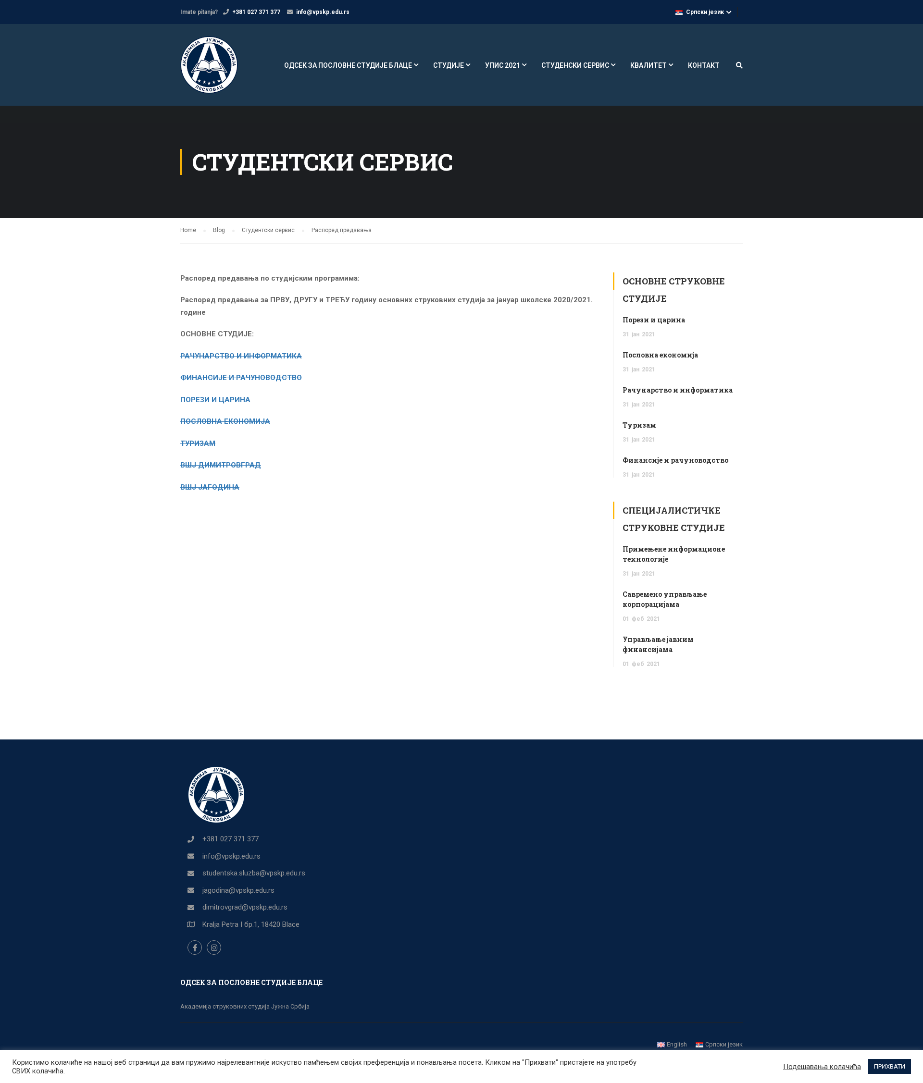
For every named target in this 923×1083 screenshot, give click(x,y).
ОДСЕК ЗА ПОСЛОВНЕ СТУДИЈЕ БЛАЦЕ (348, 65)
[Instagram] (214, 947)
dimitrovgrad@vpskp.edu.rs (244, 907)
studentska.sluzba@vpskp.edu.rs (253, 873)
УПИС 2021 (502, 65)
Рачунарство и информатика (678, 389)
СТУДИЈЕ (448, 65)
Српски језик (705, 12)
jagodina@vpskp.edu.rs (238, 890)
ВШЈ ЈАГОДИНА (209, 487)
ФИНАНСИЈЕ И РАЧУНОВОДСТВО (241, 377)
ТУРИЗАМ (197, 443)
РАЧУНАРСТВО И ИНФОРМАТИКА (241, 356)
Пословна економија (660, 354)
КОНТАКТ (704, 65)
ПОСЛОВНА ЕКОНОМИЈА (225, 421)
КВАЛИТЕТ (648, 65)
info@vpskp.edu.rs (322, 12)
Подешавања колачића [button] (822, 1066)
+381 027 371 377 (256, 12)
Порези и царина (654, 319)
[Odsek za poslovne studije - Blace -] (217, 69)
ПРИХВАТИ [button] (889, 1066)
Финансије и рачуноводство (675, 460)
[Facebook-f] (194, 947)
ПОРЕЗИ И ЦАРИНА (215, 399)
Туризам (639, 425)
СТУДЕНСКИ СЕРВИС (575, 65)
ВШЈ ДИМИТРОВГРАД (220, 465)
